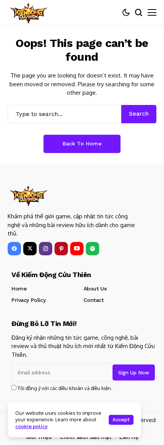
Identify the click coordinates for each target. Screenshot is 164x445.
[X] (30, 248)
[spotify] (92, 248)
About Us (95, 288)
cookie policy (31, 426)
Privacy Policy (28, 300)
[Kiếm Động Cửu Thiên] (29, 12)
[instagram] (45, 248)
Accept (121, 419)
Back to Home (82, 143)
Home (18, 288)
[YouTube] (77, 248)
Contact (94, 300)
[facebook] (14, 248)
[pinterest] (61, 248)
